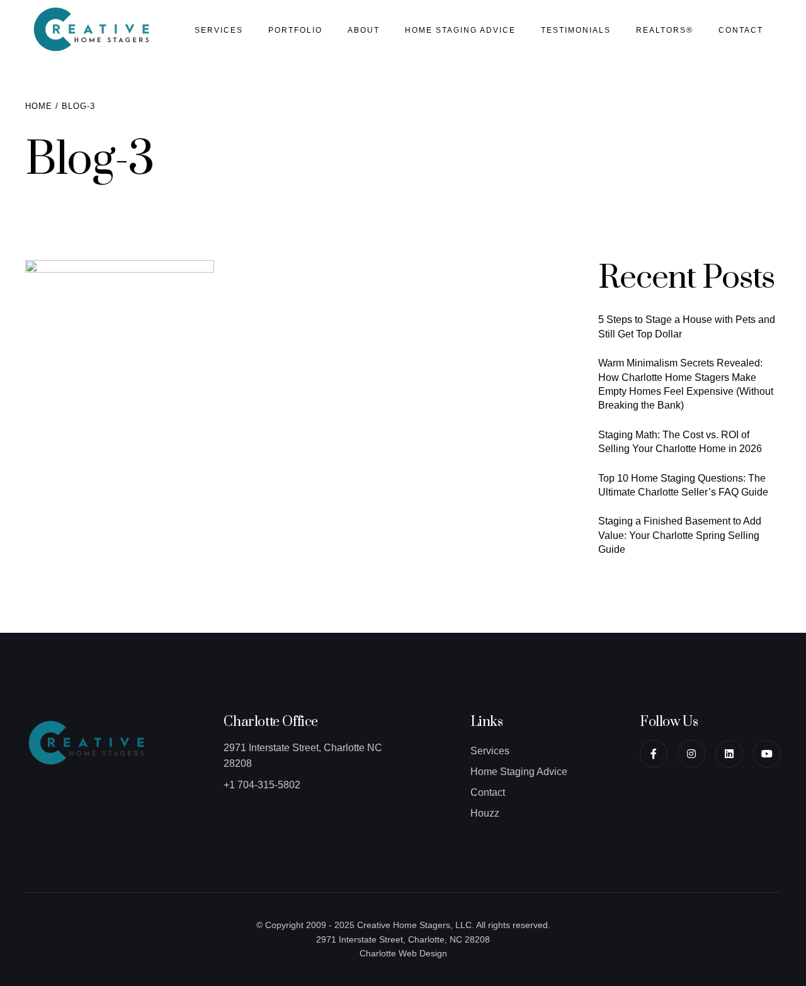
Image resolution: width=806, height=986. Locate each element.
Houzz (484, 813)
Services (219, 30)
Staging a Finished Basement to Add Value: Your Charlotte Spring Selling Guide (679, 535)
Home (38, 106)
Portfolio (295, 30)
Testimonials (576, 30)
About (364, 30)
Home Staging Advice (460, 30)
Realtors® (664, 30)
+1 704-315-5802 (262, 784)
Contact (740, 30)
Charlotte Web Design (403, 953)
